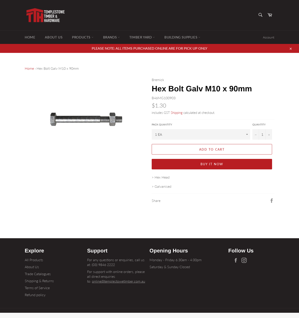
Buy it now (212, 164)
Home (30, 37)
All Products (34, 260)
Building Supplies (181, 37)
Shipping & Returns (39, 281)
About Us (53, 37)
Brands (110, 37)
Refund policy (35, 295)
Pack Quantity (162, 124)
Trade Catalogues (38, 274)
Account (268, 37)
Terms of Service (37, 288)
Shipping (177, 113)
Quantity (259, 124)
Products (81, 37)
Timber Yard (141, 37)
